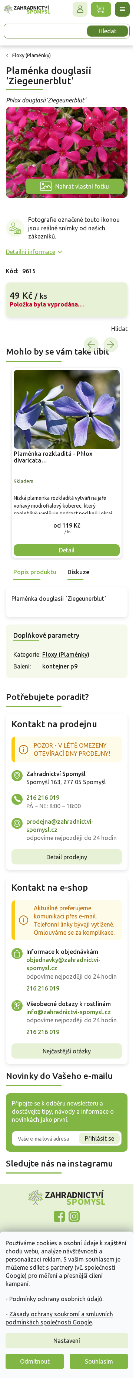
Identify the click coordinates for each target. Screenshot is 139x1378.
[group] (67, 463)
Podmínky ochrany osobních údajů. (56, 1299)
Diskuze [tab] (78, 572)
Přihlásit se (99, 1138)
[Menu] (122, 9)
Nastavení (66, 1340)
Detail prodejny (66, 857)
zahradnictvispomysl (74, 1216)
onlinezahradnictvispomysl (59, 1216)
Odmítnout (35, 1361)
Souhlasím (99, 1361)
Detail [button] (67, 550)
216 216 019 (42, 797)
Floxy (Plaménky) (65, 654)
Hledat (107, 31)
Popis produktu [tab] (34, 572)
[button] (67, 525)
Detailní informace (30, 251)
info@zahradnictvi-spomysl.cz (68, 1012)
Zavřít (22, 328)
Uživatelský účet (80, 9)
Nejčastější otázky (67, 1051)
